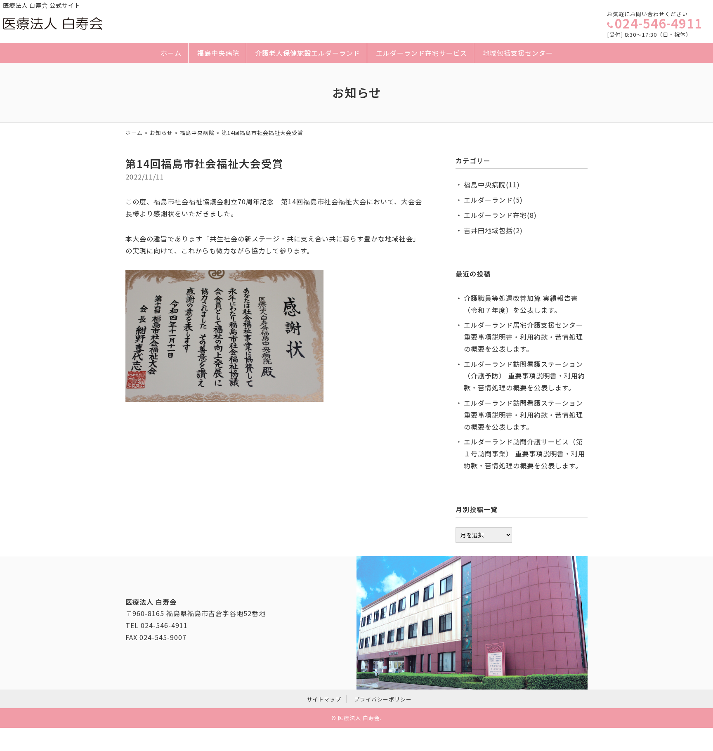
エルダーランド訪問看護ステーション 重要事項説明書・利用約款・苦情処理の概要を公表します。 (523, 415)
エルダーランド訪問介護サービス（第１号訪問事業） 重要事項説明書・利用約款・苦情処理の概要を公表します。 (524, 453)
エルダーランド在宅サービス (421, 53)
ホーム (171, 53)
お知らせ (161, 133)
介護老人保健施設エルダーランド (307, 53)
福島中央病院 (218, 53)
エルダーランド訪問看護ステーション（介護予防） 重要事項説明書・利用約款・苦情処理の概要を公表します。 (524, 376)
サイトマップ (324, 699)
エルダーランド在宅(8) (500, 215)
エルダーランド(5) (493, 200)
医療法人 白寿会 (359, 718)
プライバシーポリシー (383, 699)
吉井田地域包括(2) (493, 230)
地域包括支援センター (518, 53)
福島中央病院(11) (492, 184)
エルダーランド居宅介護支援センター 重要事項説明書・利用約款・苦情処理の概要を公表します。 (523, 337)
